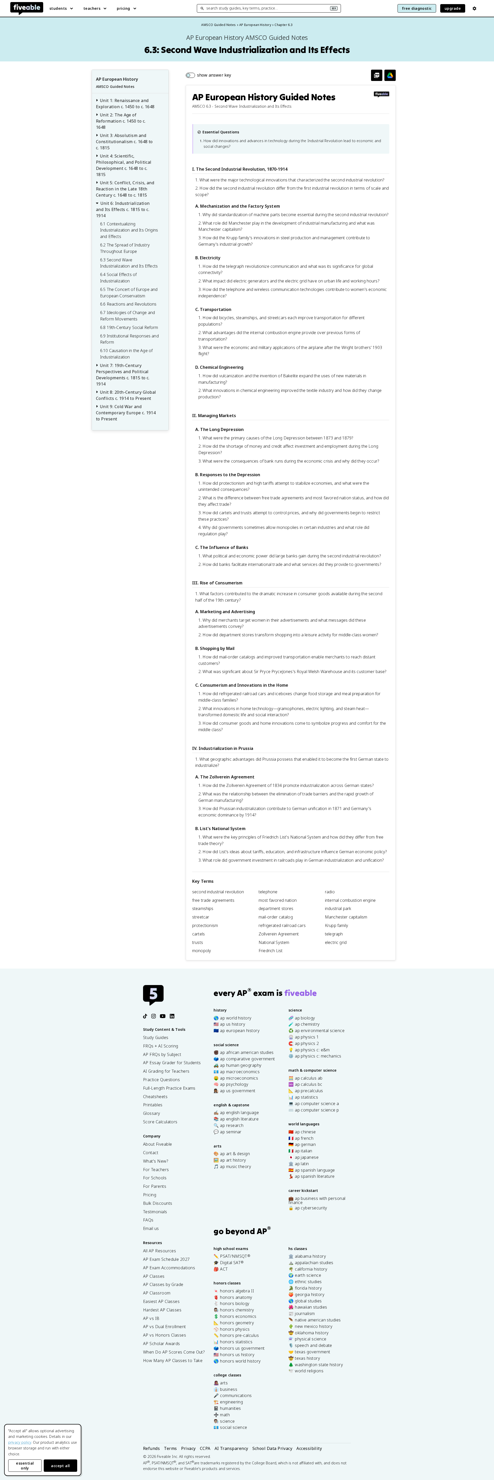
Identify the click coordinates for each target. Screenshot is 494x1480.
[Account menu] (474, 8)
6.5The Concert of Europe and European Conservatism (128, 293)
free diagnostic (417, 8)
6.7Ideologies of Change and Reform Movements (127, 316)
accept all (60, 1465)
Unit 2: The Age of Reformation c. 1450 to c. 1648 (121, 121)
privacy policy (19, 1442)
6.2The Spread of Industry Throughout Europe (125, 248)
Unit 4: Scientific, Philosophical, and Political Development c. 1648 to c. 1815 (124, 165)
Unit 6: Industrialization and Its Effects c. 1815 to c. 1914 (123, 209)
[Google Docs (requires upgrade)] (390, 75)
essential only (25, 1465)
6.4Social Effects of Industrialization (118, 278)
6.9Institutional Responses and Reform (129, 339)
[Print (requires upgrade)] (376, 75)
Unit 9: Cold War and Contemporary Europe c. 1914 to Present (126, 413)
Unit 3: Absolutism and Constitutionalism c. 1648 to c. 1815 (124, 142)
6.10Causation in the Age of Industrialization (126, 354)
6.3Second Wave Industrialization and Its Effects (129, 263)
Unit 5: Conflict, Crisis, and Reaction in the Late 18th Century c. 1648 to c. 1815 (125, 189)
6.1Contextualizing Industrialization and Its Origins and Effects (129, 230)
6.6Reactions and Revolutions (128, 304)
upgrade (453, 8)
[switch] (208, 75)
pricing (123, 8)
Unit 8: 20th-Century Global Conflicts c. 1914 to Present (126, 395)
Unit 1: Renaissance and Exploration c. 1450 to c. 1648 (125, 103)
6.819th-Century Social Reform (129, 327)
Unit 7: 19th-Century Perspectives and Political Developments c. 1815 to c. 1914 (122, 375)
